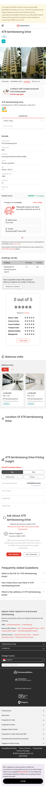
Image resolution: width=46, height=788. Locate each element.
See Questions (31, 554)
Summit (23, 688)
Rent (12, 369)
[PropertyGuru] (23, 25)
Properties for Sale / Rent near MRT (14, 734)
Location (27, 81)
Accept (23, 781)
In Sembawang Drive (13, 624)
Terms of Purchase (23, 751)
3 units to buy (8, 121)
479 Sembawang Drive (10, 399)
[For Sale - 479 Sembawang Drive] (12, 382)
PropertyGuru (6, 711)
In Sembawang (27, 624)
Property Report (23, 696)
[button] (22, 237)
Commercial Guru (23, 672)
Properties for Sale (8, 720)
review (26, 313)
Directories (5, 715)
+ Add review (23, 340)
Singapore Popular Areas (10, 743)
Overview (5, 81)
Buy (5, 369)
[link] (23, 91)
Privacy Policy (23, 772)
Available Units (16, 81)
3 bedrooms (10, 477)
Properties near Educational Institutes (15, 739)
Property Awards (23, 679)
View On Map (37, 202)
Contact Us (6, 648)
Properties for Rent (8, 725)
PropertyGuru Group (9, 644)
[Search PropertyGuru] (42, 665)
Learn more (17, 244)
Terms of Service (25, 748)
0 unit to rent (8, 126)
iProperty (23, 702)
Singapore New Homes (10, 729)
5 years (32, 477)
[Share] (3, 41)
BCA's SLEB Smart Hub (8, 249)
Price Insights (37, 81)
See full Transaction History (11, 467)
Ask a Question (14, 554)
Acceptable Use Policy (9, 748)
